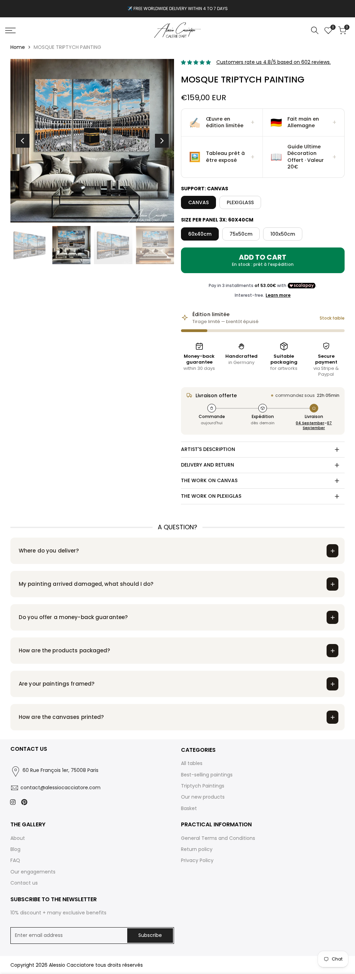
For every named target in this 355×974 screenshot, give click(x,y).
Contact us (24, 882)
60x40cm (199, 234)
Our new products (203, 796)
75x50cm (241, 234)
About (17, 838)
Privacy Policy (197, 860)
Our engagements (32, 871)
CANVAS (198, 202)
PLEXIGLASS (240, 202)
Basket (189, 808)
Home (17, 47)
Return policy (197, 849)
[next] (162, 141)
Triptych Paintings (202, 785)
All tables (191, 763)
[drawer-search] (315, 30)
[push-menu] (10, 30)
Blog (15, 849)
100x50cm (282, 234)
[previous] (22, 141)
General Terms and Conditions (218, 838)
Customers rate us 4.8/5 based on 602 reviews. (273, 62)
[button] (222, 123)
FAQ (15, 860)
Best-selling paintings (207, 774)
